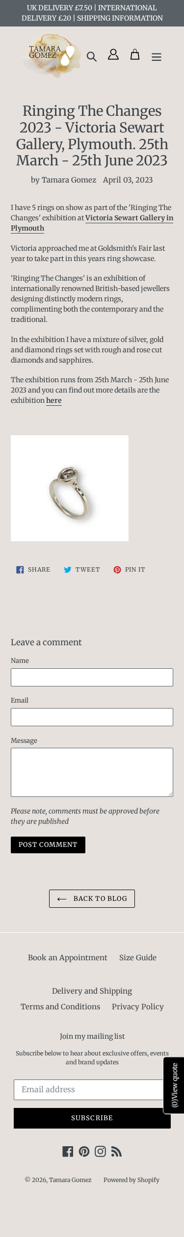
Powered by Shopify (131, 1180)
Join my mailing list (92, 1036)
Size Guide (138, 957)
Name (20, 661)
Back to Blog (99, 899)
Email (19, 700)
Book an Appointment (67, 957)
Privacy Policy (138, 1006)
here (54, 400)
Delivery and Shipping (92, 991)
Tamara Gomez (70, 1180)
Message (24, 741)
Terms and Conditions (60, 1006)
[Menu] (156, 56)
